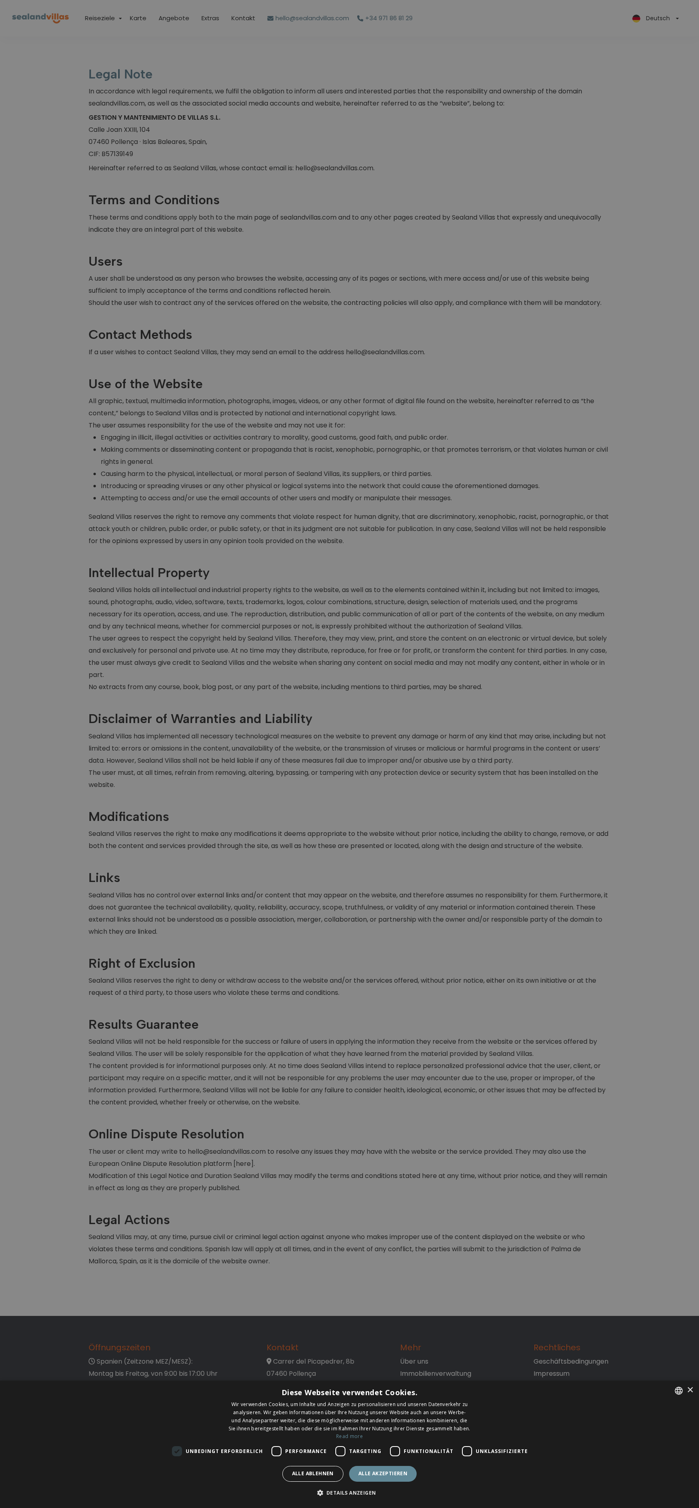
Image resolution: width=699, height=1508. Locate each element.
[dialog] (349, 1444)
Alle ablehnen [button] (313, 1473)
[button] (349, 1493)
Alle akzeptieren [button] (382, 1473)
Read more (349, 1436)
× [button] (690, 1390)
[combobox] (679, 1391)
